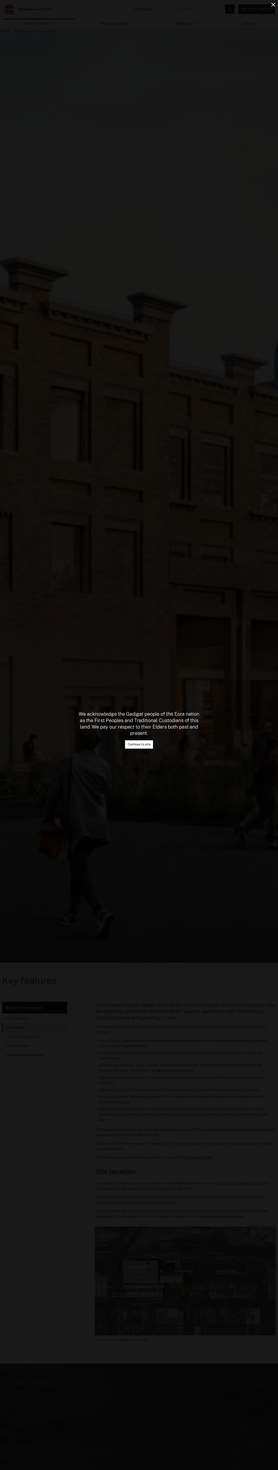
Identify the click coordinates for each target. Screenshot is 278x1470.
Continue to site (139, 744)
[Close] (273, 4)
